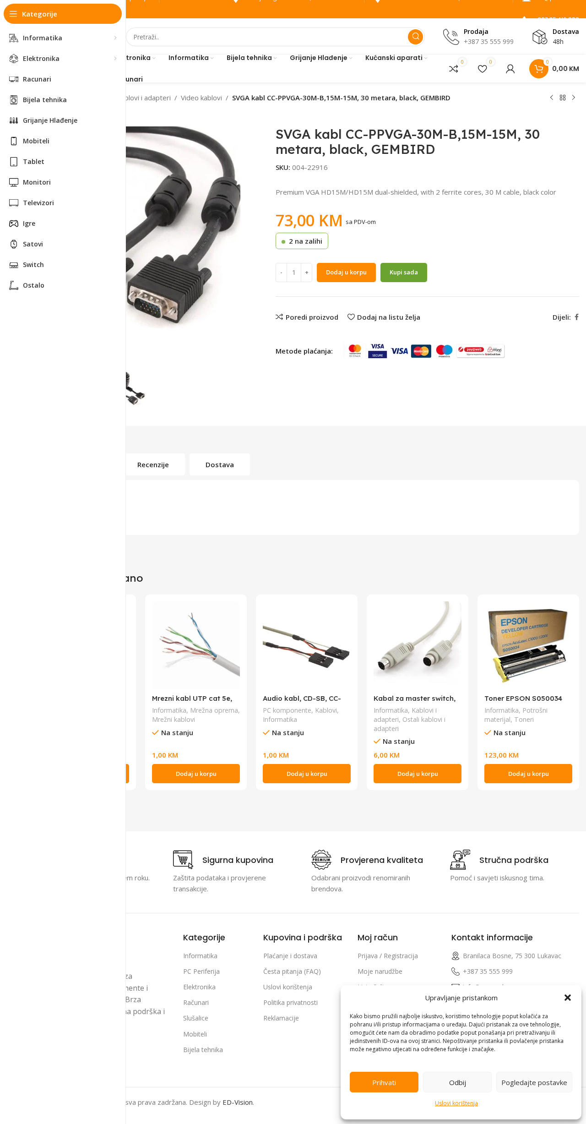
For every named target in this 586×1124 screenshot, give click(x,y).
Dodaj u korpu (346, 272)
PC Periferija (201, 971)
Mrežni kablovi (173, 719)
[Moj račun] (510, 69)
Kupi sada (404, 272)
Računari (196, 1002)
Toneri (524, 719)
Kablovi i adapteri (143, 97)
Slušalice (195, 1018)
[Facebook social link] (576, 317)
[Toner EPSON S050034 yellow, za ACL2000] (528, 645)
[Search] (415, 36)
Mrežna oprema (214, 710)
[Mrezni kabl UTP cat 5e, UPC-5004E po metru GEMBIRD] (196, 645)
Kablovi (326, 710)
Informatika (169, 710)
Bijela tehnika (203, 1049)
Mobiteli (195, 1034)
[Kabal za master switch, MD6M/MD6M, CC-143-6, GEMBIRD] (417, 645)
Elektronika (199, 986)
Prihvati (384, 1082)
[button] (567, 997)
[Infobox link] (223, 860)
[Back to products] (562, 98)
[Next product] (573, 98)
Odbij (457, 1082)
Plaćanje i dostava (290, 955)
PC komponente (287, 710)
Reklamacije (281, 1018)
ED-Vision (237, 1102)
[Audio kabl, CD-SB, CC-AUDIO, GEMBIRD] (307, 645)
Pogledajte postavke (534, 1082)
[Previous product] (551, 98)
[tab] (153, 464)
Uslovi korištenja (456, 1103)
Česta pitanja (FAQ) (292, 971)
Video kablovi (201, 97)
